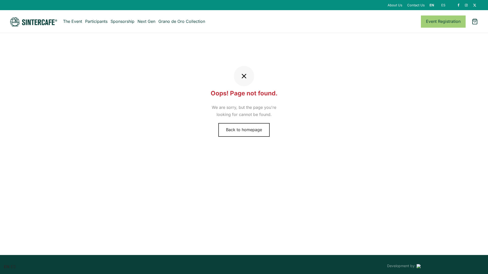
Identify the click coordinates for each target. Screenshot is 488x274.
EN (432, 5)
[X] (475, 5)
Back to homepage (244, 129)
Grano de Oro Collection (181, 21)
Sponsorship (122, 21)
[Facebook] (458, 5)
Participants (96, 21)
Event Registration (443, 21)
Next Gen (146, 21)
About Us (395, 5)
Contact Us (416, 5)
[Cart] (475, 22)
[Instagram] (466, 5)
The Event (72, 21)
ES (443, 5)
